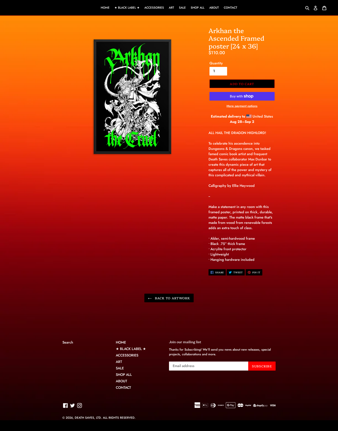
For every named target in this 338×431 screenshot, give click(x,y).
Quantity (216, 63)
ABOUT (214, 7)
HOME (105, 7)
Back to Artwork (172, 298)
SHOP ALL (197, 7)
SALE (182, 7)
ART (171, 7)
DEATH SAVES (84, 418)
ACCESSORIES (154, 7)
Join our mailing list (185, 342)
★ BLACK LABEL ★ (126, 7)
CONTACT (230, 7)
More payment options (242, 106)
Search (67, 342)
